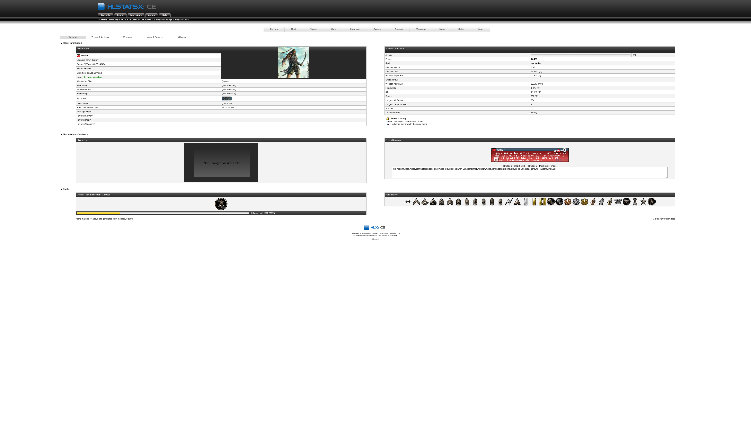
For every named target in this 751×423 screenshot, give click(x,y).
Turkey (95, 60)
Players (313, 29)
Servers (274, 29)
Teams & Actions (100, 37)
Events (389, 121)
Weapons (421, 29)
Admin (375, 239)
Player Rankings (164, 20)
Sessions (398, 121)
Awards (377, 29)
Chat (293, 29)
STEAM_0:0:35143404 (94, 64)
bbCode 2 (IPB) (535, 166)
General (73, 37)
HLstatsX (133, 20)
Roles (461, 29)
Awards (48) (410, 121)
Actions (399, 29)
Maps (442, 29)
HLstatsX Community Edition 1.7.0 (386, 233)
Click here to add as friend (89, 73)
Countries (355, 29)
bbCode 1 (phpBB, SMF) (514, 166)
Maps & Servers (155, 37)
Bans (480, 29)
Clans (333, 29)
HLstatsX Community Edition (112, 20)
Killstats (182, 37)
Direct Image (550, 166)
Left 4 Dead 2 (147, 20)
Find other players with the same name (408, 124)
